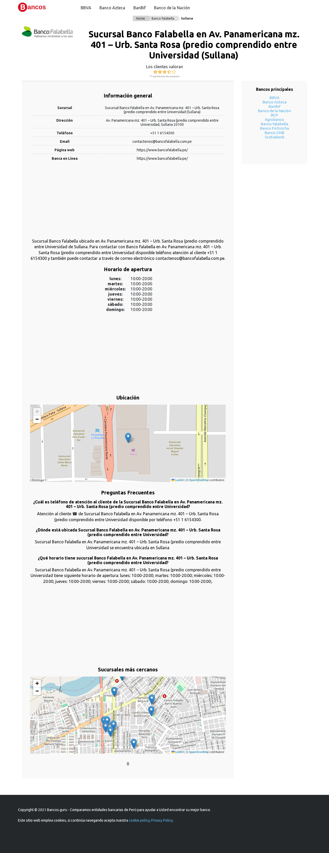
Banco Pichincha (274, 128)
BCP (274, 115)
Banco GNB (274, 132)
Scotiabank (274, 137)
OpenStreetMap (199, 480)
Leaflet (179, 480)
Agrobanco (274, 119)
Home (140, 18)
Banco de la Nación (172, 7)
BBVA (86, 7)
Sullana (187, 18)
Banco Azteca (112, 7)
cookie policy (139, 820)
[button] (128, 438)
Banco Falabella (163, 18)
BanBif (139, 7)
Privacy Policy (162, 820)
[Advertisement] (128, 202)
